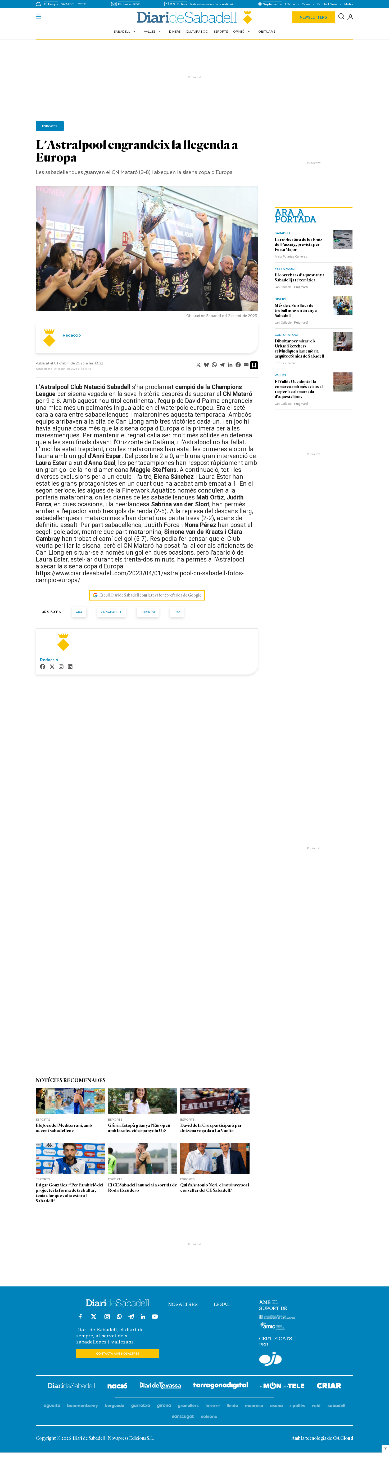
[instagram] (61, 667)
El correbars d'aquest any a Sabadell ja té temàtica (299, 277)
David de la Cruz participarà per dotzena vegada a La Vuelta (211, 1128)
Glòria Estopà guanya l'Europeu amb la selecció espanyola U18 (139, 1128)
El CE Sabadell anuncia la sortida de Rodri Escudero (142, 1188)
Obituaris (266, 31)
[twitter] (52, 667)
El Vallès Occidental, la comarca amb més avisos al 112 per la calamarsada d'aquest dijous (299, 389)
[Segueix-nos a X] (94, 1319)
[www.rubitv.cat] (316, 1406)
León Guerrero (285, 363)
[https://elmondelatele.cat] (282, 1386)
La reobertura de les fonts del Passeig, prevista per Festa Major (299, 244)
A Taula (289, 4)
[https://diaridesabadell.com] (71, 1386)
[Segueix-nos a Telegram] (131, 1319)
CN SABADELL (111, 612)
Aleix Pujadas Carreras (291, 256)
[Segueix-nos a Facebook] (80, 1319)
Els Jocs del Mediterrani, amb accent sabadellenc (64, 1128)
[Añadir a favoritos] (254, 365)
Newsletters (313, 17)
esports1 (148, 612)
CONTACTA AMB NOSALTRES (117, 1353)
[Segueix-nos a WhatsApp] (119, 1317)
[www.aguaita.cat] (52, 1406)
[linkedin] (70, 667)
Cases (306, 4)
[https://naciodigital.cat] (117, 1386)
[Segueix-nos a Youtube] (155, 1319)
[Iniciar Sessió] (350, 17)
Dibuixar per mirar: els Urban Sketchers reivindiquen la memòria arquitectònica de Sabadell (299, 348)
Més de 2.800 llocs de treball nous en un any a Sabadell (296, 310)
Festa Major (286, 268)
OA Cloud (343, 1438)
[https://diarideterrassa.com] (160, 1386)
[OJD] (270, 1360)
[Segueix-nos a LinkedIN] (143, 1317)
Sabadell (125, 31)
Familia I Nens (327, 4)
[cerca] (341, 17)
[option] (147, 253)
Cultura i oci (197, 31)
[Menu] (38, 17)
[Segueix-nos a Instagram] (107, 1319)
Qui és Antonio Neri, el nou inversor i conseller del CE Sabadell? (214, 1188)
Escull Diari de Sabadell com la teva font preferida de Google (150, 595)
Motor (348, 4)
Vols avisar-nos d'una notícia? (211, 4)
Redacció (72, 335)
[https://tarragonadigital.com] (220, 1386)
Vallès (153, 31)
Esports (221, 31)
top (177, 612)
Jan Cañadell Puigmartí (291, 286)
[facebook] (42, 667)
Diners (174, 31)
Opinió (242, 31)
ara (79, 612)
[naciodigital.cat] (82, 1406)
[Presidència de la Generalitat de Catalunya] (277, 1318)
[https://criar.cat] (329, 1386)
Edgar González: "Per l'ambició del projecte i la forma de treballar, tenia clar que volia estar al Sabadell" (69, 1193)
